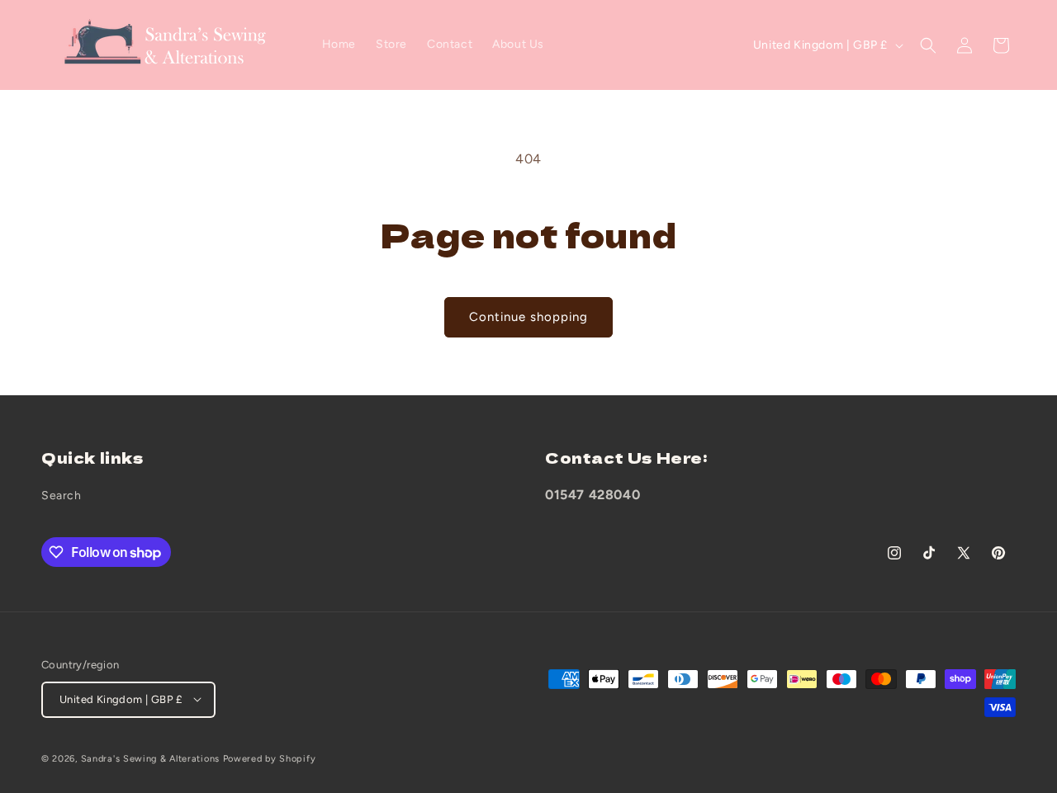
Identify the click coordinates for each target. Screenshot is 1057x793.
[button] (928, 45)
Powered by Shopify (269, 758)
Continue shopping (528, 316)
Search (61, 496)
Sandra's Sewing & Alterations (150, 758)
